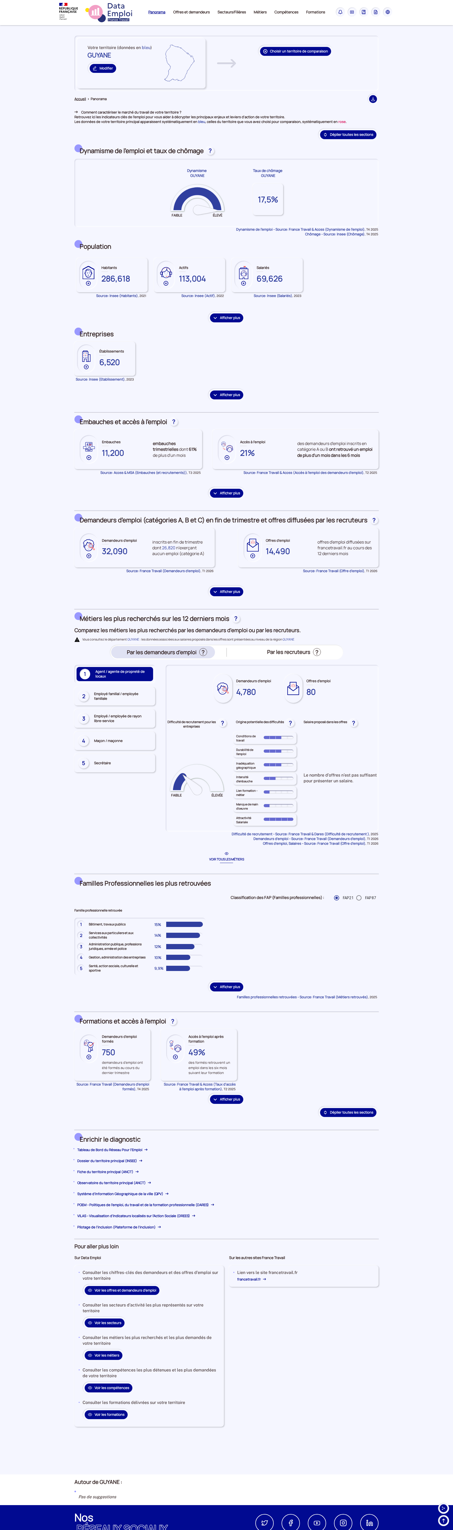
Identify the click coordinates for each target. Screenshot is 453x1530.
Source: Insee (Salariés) (273, 295)
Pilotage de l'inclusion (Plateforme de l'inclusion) (117, 1227)
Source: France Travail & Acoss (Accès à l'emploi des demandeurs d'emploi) (304, 472)
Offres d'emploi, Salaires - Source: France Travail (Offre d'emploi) (314, 843)
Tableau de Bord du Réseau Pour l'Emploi (110, 1149)
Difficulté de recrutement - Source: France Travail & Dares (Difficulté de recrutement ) (300, 834)
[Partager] (443, 1508)
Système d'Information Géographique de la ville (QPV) (120, 1193)
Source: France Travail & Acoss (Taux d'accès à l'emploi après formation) (200, 1086)
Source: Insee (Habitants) (117, 295)
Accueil (80, 99)
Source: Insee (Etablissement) (100, 379)
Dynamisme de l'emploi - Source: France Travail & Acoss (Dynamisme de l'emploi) (300, 229)
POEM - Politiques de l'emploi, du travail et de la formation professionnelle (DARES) (143, 1204)
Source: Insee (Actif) (198, 295)
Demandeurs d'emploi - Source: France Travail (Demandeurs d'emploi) (309, 838)
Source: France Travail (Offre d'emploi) (333, 570)
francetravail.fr (249, 1279)
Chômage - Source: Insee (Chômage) (335, 234)
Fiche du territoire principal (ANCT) (105, 1171)
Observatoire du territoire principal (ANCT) (112, 1182)
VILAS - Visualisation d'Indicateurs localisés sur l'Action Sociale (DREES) (134, 1215)
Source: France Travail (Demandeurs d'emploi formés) (113, 1086)
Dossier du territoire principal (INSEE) (107, 1160)
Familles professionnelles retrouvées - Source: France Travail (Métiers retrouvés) (302, 997)
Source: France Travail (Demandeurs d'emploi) (163, 570)
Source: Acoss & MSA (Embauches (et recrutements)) (143, 472)
